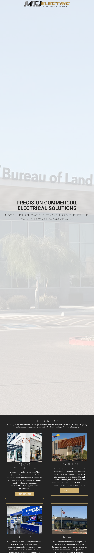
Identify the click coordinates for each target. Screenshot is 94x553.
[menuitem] (90, 4)
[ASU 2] (69, 447)
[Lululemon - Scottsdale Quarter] (24, 447)
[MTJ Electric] (47, 4)
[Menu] (90, 4)
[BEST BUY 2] (24, 520)
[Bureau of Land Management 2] (69, 520)
